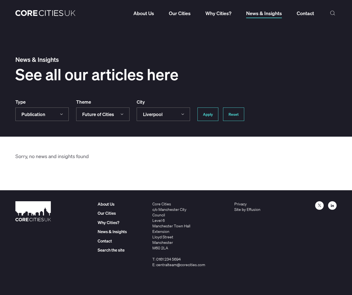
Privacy (240, 203)
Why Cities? (218, 13)
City (141, 102)
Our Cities (180, 13)
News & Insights (264, 13)
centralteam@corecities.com (180, 264)
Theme (83, 102)
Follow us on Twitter (319, 205)
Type (20, 102)
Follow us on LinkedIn (332, 205)
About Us (143, 13)
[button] (42, 114)
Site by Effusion (247, 209)
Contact (305, 13)
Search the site (333, 13)
